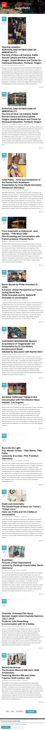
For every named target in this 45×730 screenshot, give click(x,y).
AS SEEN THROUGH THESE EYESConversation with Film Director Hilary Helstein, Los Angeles (21, 400)
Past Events (15, 65)
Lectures (15, 189)
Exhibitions (13, 124)
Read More (41, 87)
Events (11, 65)
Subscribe (31, 711)
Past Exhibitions (19, 124)
